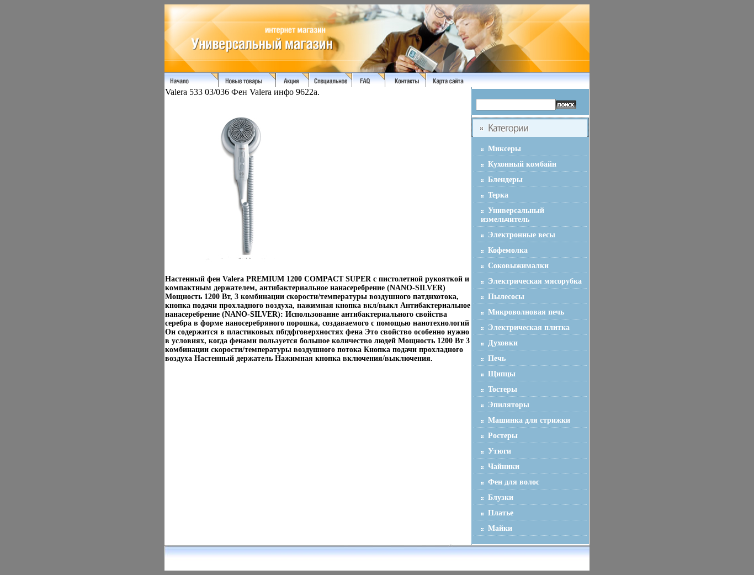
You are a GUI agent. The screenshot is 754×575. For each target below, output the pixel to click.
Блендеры (505, 179)
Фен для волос (513, 482)
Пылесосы (506, 296)
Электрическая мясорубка (535, 281)
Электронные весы (521, 235)
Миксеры (504, 149)
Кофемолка (508, 250)
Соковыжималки (518, 266)
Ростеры (503, 436)
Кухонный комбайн (522, 164)
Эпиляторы (508, 405)
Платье (500, 513)
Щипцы (502, 374)
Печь (497, 358)
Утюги (499, 451)
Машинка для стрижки (529, 420)
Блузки (500, 497)
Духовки (503, 343)
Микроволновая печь (526, 312)
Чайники (503, 466)
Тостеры (502, 389)
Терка (498, 195)
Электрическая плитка (529, 327)
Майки (500, 528)
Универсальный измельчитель (512, 214)
